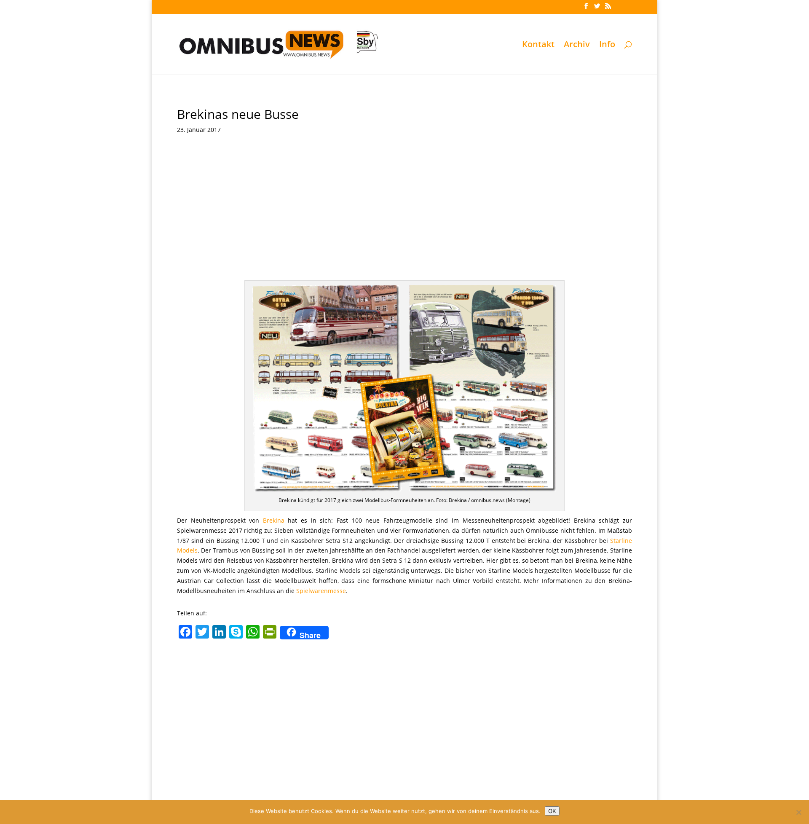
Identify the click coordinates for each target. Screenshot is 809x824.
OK (552, 811)
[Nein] (798, 812)
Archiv (577, 45)
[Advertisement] (404, 204)
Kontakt (538, 45)
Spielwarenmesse (321, 591)
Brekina (273, 520)
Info (607, 45)
